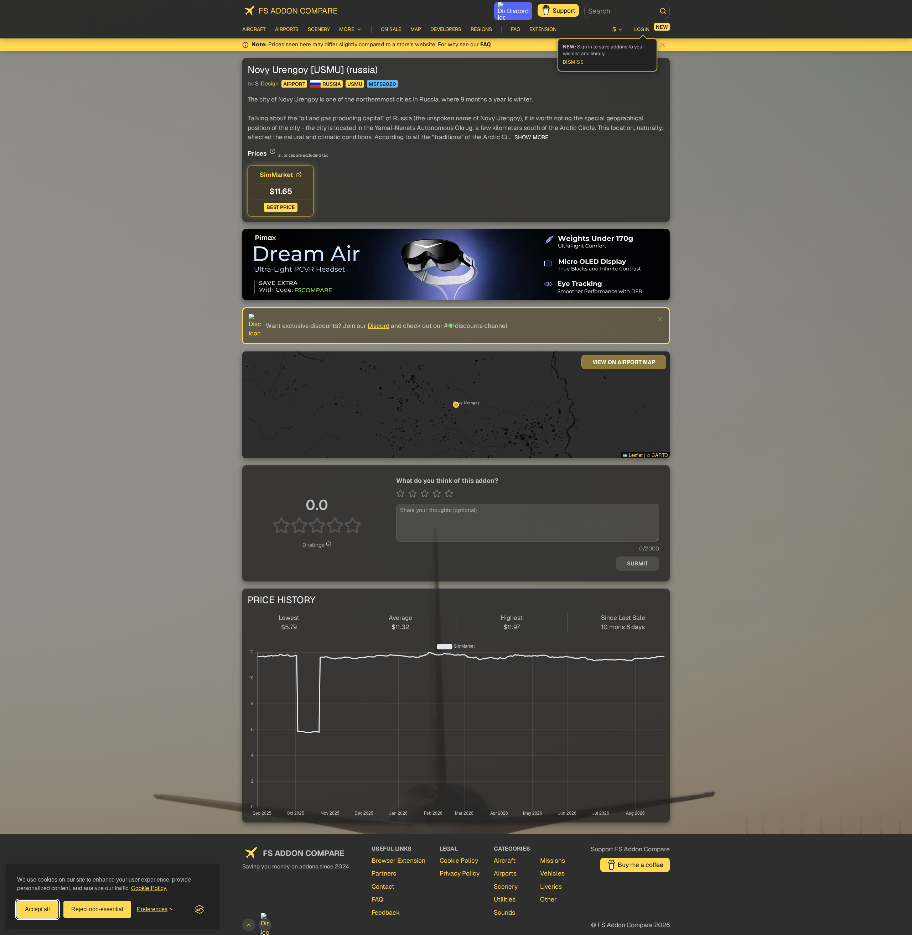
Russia (331, 84)
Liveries (551, 886)
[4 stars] (438, 493)
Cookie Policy (459, 860)
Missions (552, 860)
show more (530, 137)
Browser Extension (398, 860)
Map (415, 29)
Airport (294, 84)
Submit (637, 563)
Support (564, 10)
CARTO (660, 454)
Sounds (504, 912)
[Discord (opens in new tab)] (265, 925)
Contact (383, 886)
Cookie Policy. (149, 888)
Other (548, 899)
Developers (445, 29)
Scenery (319, 29)
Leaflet (635, 454)
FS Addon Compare (298, 11)
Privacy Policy (460, 873)
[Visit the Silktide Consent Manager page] (199, 909)
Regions (481, 29)
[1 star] (402, 493)
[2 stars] (414, 493)
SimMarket (276, 175)
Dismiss (573, 62)
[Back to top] (248, 925)
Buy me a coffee (640, 865)
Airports (287, 29)
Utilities (504, 899)
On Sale (391, 29)
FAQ (515, 29)
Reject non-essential (97, 909)
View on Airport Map (623, 362)
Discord (518, 11)
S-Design (267, 83)
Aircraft (254, 29)
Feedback (386, 912)
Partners (384, 873)
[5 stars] (449, 493)
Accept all (37, 909)
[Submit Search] (663, 11)
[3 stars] (426, 493)
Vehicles (552, 873)
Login (642, 29)
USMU (354, 84)
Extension (542, 29)
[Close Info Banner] (662, 44)
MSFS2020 (382, 84)
